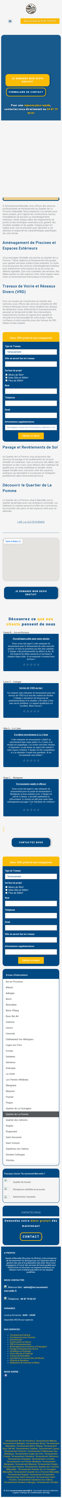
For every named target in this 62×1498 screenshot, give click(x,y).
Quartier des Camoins (17, 1120)
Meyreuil (10, 1091)
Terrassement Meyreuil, (25, 1464)
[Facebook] (5, 1375)
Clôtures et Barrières (19, 1360)
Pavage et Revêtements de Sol (24, 1349)
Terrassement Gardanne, (23, 1456)
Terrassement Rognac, (18, 1474)
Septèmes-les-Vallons (17, 1148)
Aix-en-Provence (14, 981)
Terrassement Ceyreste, (15, 1451)
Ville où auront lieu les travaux (19, 358)
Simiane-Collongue (15, 1154)
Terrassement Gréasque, (19, 1459)
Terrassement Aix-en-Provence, (20, 1441)
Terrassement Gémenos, (47, 1456)
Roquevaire (11, 1131)
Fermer (40, 522)
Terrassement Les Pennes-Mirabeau (24, 1461)
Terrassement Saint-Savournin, (21, 1477)
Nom (7, 385)
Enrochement (16, 1340)
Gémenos (10, 1062)
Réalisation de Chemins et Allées (25, 1363)
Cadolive (10, 1022)
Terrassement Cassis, (49, 1448)
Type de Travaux (13, 346)
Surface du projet (13, 370)
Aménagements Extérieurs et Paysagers (28, 1346)
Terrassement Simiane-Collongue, (20, 1482)
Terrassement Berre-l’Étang (29, 1446)
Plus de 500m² (15, 380)
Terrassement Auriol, (36, 1443)
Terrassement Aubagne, (14, 1443)
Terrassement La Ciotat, (43, 1459)
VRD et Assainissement (20, 1344)
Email (7, 409)
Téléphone (10, 397)
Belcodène (11, 1004)
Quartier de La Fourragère (18, 1108)
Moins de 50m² (16, 374)
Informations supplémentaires (19, 421)
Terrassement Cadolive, (27, 1448)
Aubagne (10, 993)
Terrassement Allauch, (46, 1441)
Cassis (9, 1027)
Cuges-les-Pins (14, 1045)
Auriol (9, 999)
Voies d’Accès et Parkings (21, 1353)
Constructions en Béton (20, 1342)
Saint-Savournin (13, 1137)
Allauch (9, 987)
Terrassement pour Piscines (22, 1337)
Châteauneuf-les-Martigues (19, 1039)
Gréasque (10, 1068)
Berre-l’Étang (12, 1010)
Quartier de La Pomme (17, 1114)
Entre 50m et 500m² (18, 377)
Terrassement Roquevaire (42, 1474)
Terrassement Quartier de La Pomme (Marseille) (36, 1472)
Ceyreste (10, 1033)
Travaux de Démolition (20, 1356)
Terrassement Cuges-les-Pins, (29, 1453)
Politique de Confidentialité (31, 1493)
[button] (10, 21)
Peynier (10, 1097)
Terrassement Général (20, 1335)
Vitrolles (10, 1160)
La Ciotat (10, 1074)
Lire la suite (26, 522)
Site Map (46, 1493)
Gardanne (10, 1056)
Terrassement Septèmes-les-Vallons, (35, 1479)
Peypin (9, 1102)
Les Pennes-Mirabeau (17, 1079)
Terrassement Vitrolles (47, 1482)
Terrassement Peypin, (47, 1464)
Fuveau (9, 1050)
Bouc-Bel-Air (12, 1016)
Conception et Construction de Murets (27, 1358)
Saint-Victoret (13, 1143)
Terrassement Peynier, (13, 1466)
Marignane (11, 1085)
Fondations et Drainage (20, 1351)
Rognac (9, 1125)
